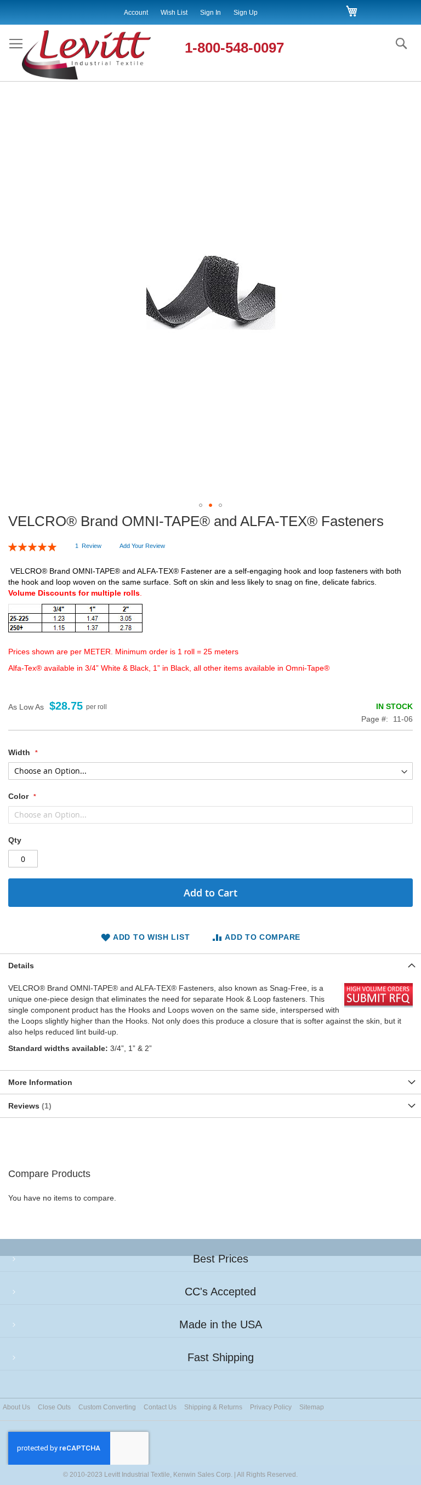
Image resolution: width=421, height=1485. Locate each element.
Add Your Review (142, 545)
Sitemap (311, 1407)
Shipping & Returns (213, 1407)
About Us (16, 1407)
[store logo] (98, 55)
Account (136, 12)
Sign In (210, 12)
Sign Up (246, 12)
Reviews (28, 1105)
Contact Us (160, 1407)
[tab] (210, 965)
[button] (201, 505)
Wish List (174, 12)
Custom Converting (107, 1407)
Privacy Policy (271, 1407)
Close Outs (54, 1407)
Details (21, 965)
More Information (40, 1082)
